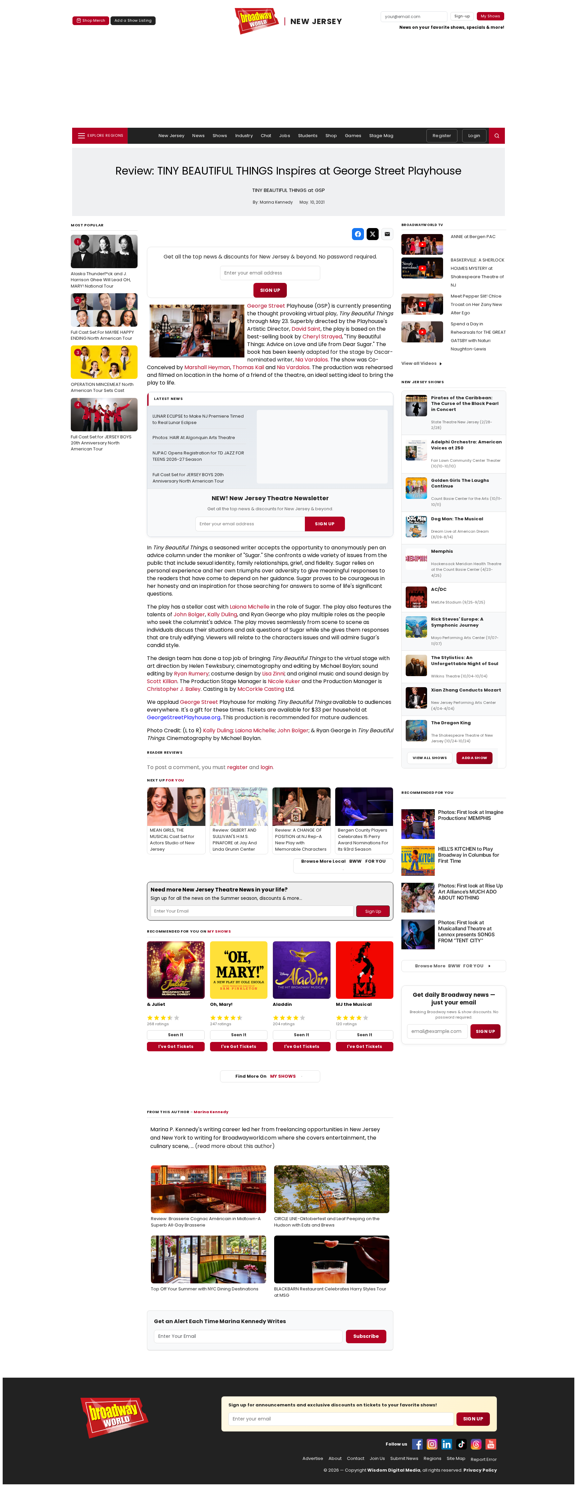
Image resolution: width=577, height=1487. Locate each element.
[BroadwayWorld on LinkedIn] (447, 1444)
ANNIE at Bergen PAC (473, 236)
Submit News (404, 1459)
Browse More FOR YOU (449, 966)
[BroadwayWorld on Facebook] (417, 1444)
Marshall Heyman (207, 367)
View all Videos (419, 363)
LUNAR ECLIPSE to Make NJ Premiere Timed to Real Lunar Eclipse (199, 419)
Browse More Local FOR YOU (343, 861)
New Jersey (171, 135)
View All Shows (430, 757)
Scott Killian (162, 681)
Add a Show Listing (133, 20)
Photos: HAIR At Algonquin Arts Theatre (194, 438)
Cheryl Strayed (322, 336)
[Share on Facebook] (358, 234)
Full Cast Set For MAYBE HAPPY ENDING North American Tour (102, 319)
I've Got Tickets (175, 1046)
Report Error (484, 1460)
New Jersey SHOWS (422, 382)
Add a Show (474, 757)
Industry (244, 135)
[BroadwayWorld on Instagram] (432, 1444)
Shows (220, 135)
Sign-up (462, 16)
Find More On (265, 1076)
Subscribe (366, 1336)
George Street (266, 306)
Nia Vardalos (311, 359)
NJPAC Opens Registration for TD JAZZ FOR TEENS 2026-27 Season (199, 456)
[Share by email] (387, 234)
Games (353, 135)
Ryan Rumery (191, 673)
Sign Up (270, 290)
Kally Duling (222, 614)
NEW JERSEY (316, 21)
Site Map (456, 1459)
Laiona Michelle (249, 607)
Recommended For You (427, 792)
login (266, 767)
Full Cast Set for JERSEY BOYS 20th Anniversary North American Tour (101, 427)
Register (442, 135)
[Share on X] (373, 234)
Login (474, 135)
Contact (355, 1459)
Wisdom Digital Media (393, 1470)
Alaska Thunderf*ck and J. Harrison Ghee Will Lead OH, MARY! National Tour (101, 264)
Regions (432, 1459)
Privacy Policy (480, 1470)
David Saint (306, 329)
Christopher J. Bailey (174, 689)
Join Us (377, 1459)
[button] (497, 136)
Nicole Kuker (284, 681)
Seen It (175, 1035)
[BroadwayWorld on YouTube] (491, 1444)
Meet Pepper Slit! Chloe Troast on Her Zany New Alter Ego (476, 304)
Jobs (284, 135)
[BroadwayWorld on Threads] (476, 1444)
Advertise (313, 1459)
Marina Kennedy (211, 1111)
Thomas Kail (248, 367)
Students (308, 135)
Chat (266, 135)
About (335, 1459)
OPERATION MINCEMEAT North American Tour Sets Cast (102, 371)
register (237, 767)
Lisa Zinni (273, 673)
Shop (331, 135)
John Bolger (189, 614)
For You (175, 780)
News (198, 135)
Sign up (485, 1031)
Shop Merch (93, 20)
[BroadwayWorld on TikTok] (461, 1444)
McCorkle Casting (260, 689)
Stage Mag (381, 135)
